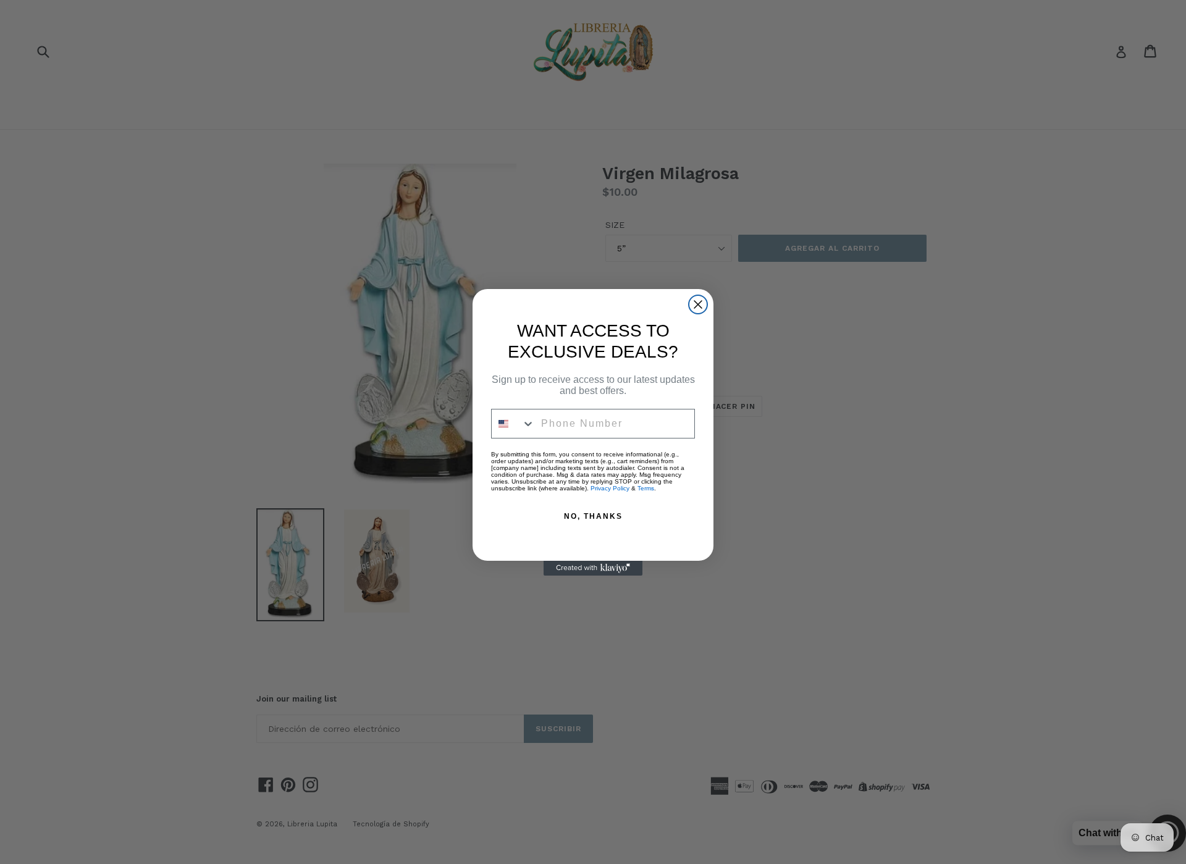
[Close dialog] (698, 304)
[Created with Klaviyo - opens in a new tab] (593, 568)
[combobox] (513, 423)
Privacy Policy (610, 488)
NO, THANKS (593, 516)
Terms (645, 488)
